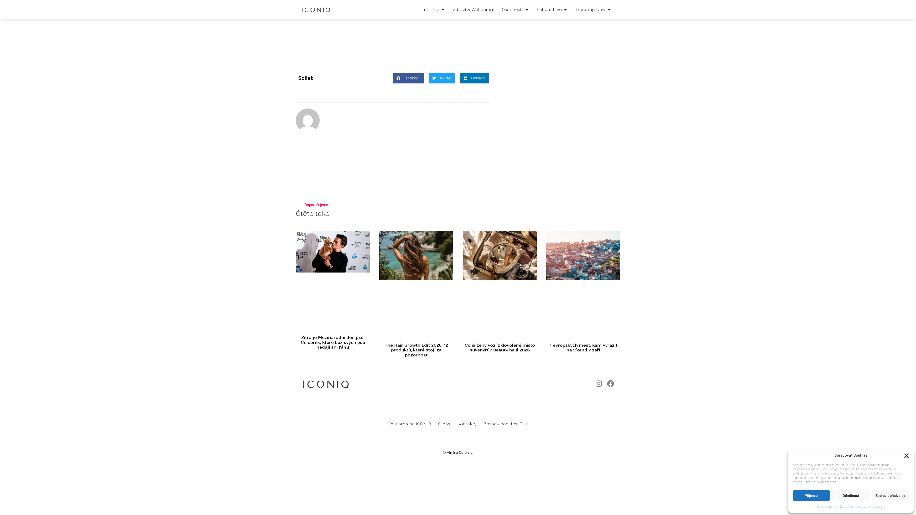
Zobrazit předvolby (890, 496)
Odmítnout (851, 496)
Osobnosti (512, 9)
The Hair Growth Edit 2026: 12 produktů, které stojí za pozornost (416, 350)
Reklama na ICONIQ (410, 424)
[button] (906, 455)
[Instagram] (598, 383)
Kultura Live (549, 9)
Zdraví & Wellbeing (473, 9)
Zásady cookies (827, 506)
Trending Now (590, 9)
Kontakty (467, 424)
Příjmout (811, 496)
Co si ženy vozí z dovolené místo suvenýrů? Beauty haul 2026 (500, 348)
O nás (444, 424)
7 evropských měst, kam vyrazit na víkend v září (583, 348)
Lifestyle (430, 9)
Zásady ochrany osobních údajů (861, 506)
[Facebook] (610, 383)
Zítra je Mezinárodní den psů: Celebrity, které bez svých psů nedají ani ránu (333, 342)
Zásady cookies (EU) (505, 424)
